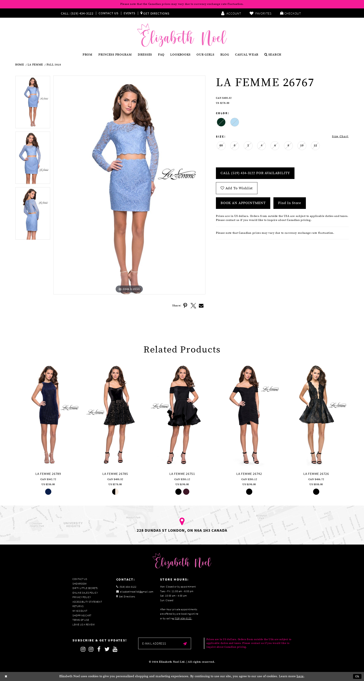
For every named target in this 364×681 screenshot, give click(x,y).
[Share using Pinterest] (185, 306)
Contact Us (109, 13)
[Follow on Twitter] (107, 649)
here (300, 676)
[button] (290, 13)
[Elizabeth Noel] (182, 35)
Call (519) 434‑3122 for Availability (255, 173)
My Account (79, 610)
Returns (77, 606)
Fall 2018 (54, 64)
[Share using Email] (201, 306)
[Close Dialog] (6, 676)
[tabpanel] (32, 103)
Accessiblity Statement (87, 601)
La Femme (35, 64)
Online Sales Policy (85, 592)
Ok (357, 676)
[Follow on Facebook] (99, 649)
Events (129, 13)
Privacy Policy (81, 597)
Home (19, 64)
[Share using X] (193, 306)
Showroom (79, 583)
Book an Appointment (243, 203)
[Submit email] (185, 643)
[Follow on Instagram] (83, 649)
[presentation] (48, 415)
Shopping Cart (81, 615)
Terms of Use (80, 619)
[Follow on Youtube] (115, 649)
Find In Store (289, 203)
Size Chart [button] (340, 136)
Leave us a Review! (83, 624)
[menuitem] (78, 13)
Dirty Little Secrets (85, 588)
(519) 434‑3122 (183, 618)
